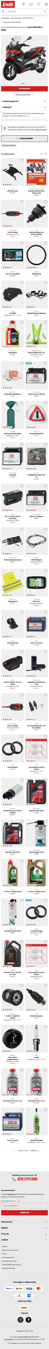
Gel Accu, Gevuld (12, 1140)
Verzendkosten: (8, 1339)
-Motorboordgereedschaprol (13, 560)
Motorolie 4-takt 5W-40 (36, 810)
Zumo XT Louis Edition (12, 274)
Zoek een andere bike (23, 94)
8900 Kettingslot (36, 560)
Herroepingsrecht (8, 1257)
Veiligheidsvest (13, 601)
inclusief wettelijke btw (24, 1337)
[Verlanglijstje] (38, 4)
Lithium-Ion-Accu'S (36, 643)
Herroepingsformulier (9, 1261)
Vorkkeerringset (13, 767)
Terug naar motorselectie (12, 22)
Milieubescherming (8, 1268)
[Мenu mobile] (3, 11)
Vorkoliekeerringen (36, 931)
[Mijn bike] (31, 4)
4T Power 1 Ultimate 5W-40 (12, 891)
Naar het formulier (41, 129)
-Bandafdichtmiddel (36, 1140)
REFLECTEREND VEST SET (36, 352)
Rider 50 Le (36, 601)
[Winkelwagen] (46, 4)
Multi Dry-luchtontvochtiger (12, 433)
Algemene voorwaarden (10, 1250)
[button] (45, 11)
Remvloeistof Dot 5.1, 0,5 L (36, 1101)
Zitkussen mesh (12, 191)
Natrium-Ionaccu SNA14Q (36, 394)
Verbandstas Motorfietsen (12, 394)
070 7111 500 (27, 1179)
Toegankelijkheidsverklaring (11, 1265)
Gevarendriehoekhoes (36, 433)
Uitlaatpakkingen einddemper (36, 313)
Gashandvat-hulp (12, 643)
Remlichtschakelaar (36, 1016)
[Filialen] (23, 4)
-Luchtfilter (12, 313)
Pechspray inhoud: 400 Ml (12, 931)
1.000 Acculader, (12, 232)
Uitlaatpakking (36, 274)
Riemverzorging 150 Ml (36, 852)
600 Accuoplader (12, 726)
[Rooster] (41, 153)
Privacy (4, 1254)
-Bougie (36, 1057)
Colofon (4, 1246)
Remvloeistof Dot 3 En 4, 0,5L (12, 1101)
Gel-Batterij (12, 475)
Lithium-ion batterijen (36, 516)
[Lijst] (45, 154)
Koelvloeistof (12, 352)
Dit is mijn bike (24, 89)
